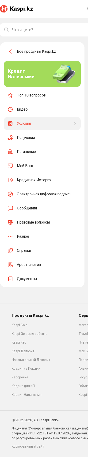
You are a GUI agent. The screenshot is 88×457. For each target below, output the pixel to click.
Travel (83, 334)
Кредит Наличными (27, 395)
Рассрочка (20, 377)
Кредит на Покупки (26, 368)
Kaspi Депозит (23, 351)
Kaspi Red (19, 342)
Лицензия (19, 428)
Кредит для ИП (23, 386)
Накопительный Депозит (31, 360)
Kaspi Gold (19, 325)
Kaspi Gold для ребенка (29, 334)
